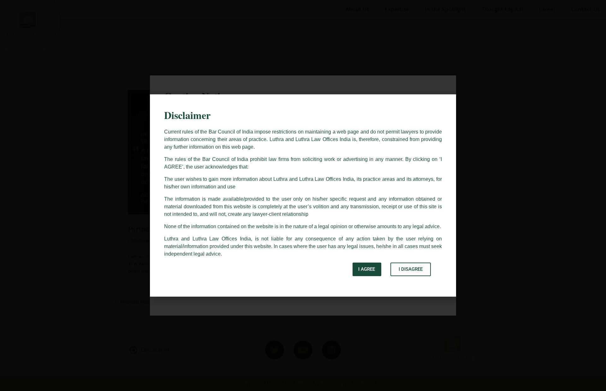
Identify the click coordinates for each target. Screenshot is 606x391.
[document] (303, 195)
